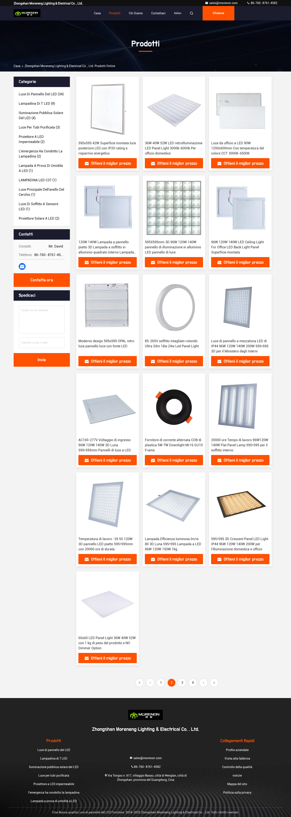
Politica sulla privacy (237, 792)
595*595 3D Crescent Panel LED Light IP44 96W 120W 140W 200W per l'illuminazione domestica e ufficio (239, 544)
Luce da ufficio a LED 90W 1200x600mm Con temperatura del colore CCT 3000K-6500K (237, 148)
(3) (39, 127)
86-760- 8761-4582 (263, 3)
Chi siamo (136, 13)
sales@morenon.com (223, 3)
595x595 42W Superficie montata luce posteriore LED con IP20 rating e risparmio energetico (107, 148)
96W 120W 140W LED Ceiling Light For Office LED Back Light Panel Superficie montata (237, 247)
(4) (41, 115)
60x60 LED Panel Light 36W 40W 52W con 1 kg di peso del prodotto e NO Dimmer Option (107, 643)
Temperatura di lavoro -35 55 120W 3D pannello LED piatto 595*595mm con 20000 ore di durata (105, 544)
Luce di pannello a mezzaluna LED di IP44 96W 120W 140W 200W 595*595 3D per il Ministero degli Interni (239, 346)
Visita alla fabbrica (237, 758)
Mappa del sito (237, 784)
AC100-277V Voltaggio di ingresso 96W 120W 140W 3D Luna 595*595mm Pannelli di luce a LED (104, 445)
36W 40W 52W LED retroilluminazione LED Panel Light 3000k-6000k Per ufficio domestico (173, 148)
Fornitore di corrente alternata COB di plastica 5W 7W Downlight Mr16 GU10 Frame (174, 445)
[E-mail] (22, 266)
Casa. (17, 66)
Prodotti (114, 13)
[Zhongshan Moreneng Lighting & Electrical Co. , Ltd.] (27, 13)
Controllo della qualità (237, 767)
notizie (237, 775)
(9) (37, 104)
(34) (41, 94)
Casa (97, 13)
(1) (41, 168)
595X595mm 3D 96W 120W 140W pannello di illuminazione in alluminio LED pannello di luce (173, 247)
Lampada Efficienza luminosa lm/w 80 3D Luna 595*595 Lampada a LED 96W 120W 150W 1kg (173, 544)
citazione (218, 13)
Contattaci (158, 13)
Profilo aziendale (237, 750)
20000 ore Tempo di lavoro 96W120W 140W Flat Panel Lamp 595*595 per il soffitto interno (239, 445)
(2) (32, 139)
